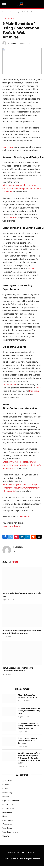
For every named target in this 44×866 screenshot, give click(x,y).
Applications (7, 781)
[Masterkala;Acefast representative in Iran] (22, 578)
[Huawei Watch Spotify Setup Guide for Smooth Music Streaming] (22, 615)
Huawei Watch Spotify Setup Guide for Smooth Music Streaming (21, 632)
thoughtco (34, 391)
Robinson (13, 43)
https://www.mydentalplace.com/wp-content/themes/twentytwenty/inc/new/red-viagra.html (21, 487)
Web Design (7, 828)
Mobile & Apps (8, 808)
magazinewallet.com (12, 526)
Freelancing (7, 793)
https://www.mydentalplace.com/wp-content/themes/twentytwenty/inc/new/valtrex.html (21, 188)
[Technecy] (22, 4)
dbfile (38, 388)
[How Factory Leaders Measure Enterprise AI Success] (22, 653)
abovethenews (9, 384)
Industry (5, 796)
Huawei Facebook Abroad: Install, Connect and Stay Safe (30, 710)
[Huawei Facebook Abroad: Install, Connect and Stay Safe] (9, 711)
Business (6, 785)
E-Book (5, 789)
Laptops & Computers (11, 800)
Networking (7, 812)
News (4, 816)
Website (5, 836)
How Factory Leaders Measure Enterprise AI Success (17, 669)
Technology (8, 18)
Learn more (7, 147)
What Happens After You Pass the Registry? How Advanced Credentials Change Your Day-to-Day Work (29, 758)
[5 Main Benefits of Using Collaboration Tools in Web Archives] (22, 61)
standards (12, 217)
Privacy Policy (29, 852)
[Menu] (4, 4)
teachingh (24, 517)
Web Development (10, 832)
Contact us (13, 852)
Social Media (7, 820)
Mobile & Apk (7, 804)
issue (31, 269)
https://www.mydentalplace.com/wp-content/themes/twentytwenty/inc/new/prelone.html (21, 465)
